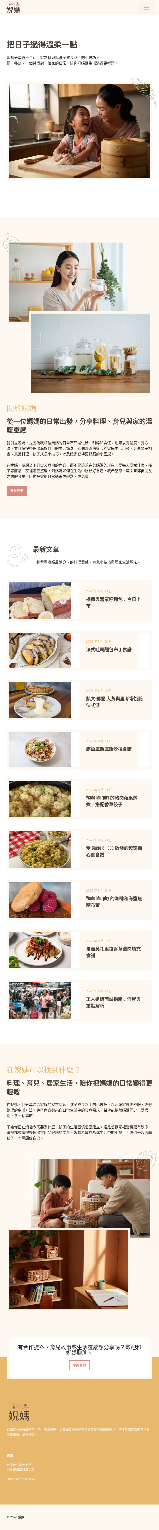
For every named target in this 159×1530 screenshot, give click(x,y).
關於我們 (17, 491)
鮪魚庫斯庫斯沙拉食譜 (109, 748)
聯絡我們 (79, 1365)
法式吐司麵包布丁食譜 (109, 649)
